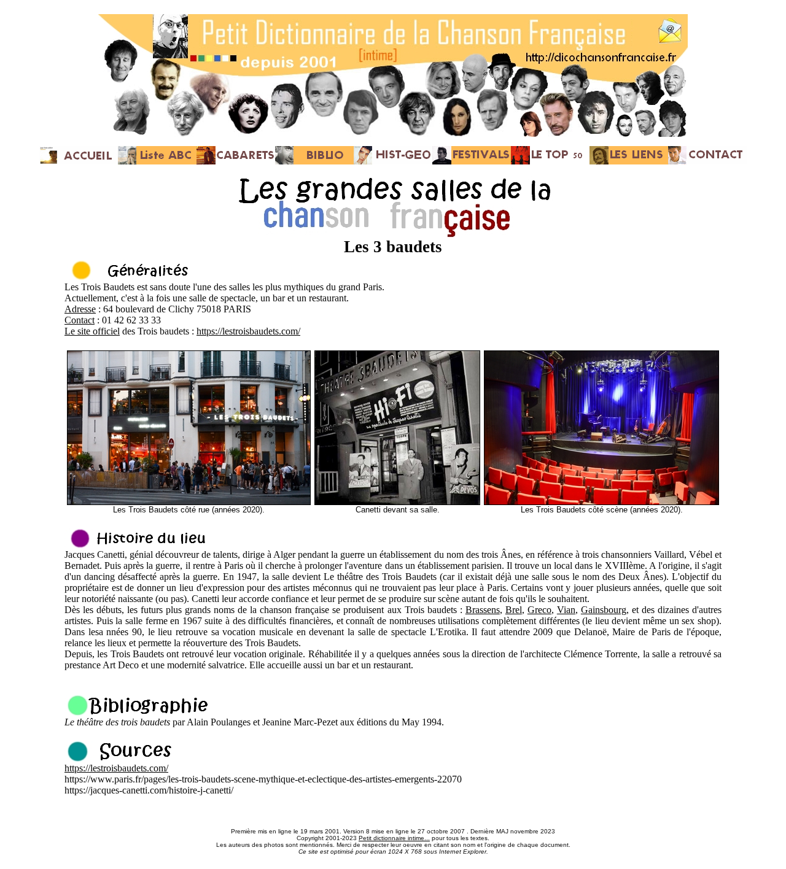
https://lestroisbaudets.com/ (248, 331)
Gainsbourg (603, 609)
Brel (513, 609)
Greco (539, 609)
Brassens (482, 609)
